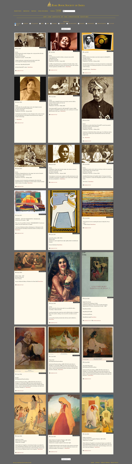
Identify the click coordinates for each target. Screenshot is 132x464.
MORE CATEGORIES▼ (43, 11)
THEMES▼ (52, 11)
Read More (30, 67)
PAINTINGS (33, 11)
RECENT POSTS (17, 11)
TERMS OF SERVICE (105, 462)
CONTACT (97, 462)
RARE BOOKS (26, 11)
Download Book (97, 320)
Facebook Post (19, 70)
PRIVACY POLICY (114, 462)
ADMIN (92, 462)
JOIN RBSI (58, 10)
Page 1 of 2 (65, 29)
